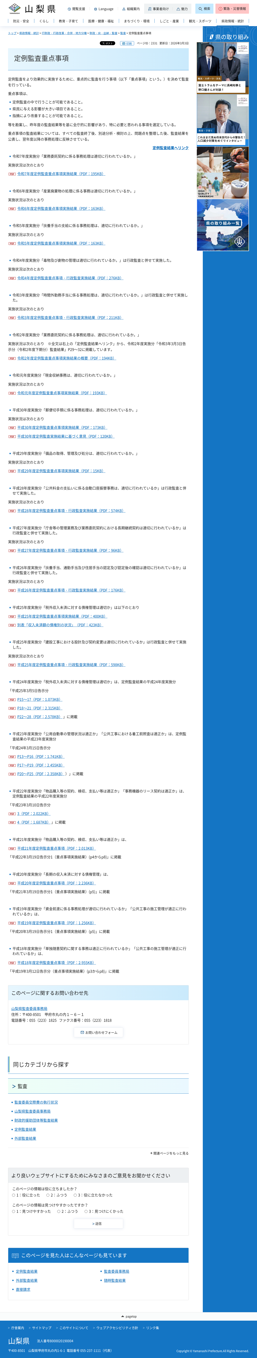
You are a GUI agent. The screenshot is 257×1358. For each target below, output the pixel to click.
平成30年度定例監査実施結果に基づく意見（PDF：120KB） (66, 436)
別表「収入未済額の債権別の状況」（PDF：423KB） (60, 625)
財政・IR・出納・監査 (103, 33)
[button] (77, 9)
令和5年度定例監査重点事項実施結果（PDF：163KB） (61, 243)
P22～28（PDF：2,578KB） (39, 716)
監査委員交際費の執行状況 (36, 1102)
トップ (12, 33)
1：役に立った (28, 1195)
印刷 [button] (129, 43)
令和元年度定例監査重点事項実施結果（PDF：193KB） (62, 393)
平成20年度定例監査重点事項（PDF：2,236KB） (56, 883)
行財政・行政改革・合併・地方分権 (64, 33)
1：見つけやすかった (33, 1211)
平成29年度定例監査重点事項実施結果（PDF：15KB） (61, 470)
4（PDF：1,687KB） (34, 822)
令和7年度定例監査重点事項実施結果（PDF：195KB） (61, 173)
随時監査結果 (115, 1280)
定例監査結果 (25, 1129)
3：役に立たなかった (95, 1195)
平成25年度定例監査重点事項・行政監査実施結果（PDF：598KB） (71, 664)
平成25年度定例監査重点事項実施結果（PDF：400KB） (62, 616)
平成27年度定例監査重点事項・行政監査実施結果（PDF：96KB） (70, 550)
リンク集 (152, 1327)
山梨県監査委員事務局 (29, 1008)
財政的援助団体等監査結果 (36, 1120)
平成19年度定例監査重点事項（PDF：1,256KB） (56, 922)
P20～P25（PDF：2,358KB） (41, 773)
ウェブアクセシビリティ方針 (117, 1327)
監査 (123, 33)
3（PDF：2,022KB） (34, 813)
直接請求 (23, 1289)
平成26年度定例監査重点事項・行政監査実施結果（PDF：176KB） (71, 590)
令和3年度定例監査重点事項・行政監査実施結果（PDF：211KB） (70, 317)
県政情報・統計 (29, 33)
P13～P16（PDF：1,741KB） (41, 756)
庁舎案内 (17, 1327)
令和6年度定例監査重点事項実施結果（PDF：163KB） (61, 208)
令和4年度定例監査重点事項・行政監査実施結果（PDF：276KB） (70, 278)
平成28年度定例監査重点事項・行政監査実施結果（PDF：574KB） (71, 510)
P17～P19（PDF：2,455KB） (41, 765)
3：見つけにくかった (106, 1211)
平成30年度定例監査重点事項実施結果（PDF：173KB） (62, 427)
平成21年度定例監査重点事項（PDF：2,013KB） (56, 848)
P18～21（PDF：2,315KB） (39, 708)
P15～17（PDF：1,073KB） (39, 699)
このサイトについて (73, 1327)
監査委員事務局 (116, 1271)
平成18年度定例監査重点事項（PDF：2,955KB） (56, 962)
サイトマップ (41, 1327)
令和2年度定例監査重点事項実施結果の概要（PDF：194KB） (66, 358)
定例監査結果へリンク (171, 147)
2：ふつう (59, 1195)
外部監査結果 (25, 1138)
